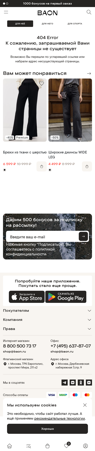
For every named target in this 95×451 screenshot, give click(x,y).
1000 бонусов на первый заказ (47, 3)
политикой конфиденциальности (30, 251)
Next (89, 74)
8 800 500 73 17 (19, 345)
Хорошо (47, 429)
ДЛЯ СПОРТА (75, 23)
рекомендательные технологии (59, 418)
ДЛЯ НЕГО (47, 23)
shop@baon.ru (14, 351)
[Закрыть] (85, 405)
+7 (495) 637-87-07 (71, 345)
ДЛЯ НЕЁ (20, 23)
